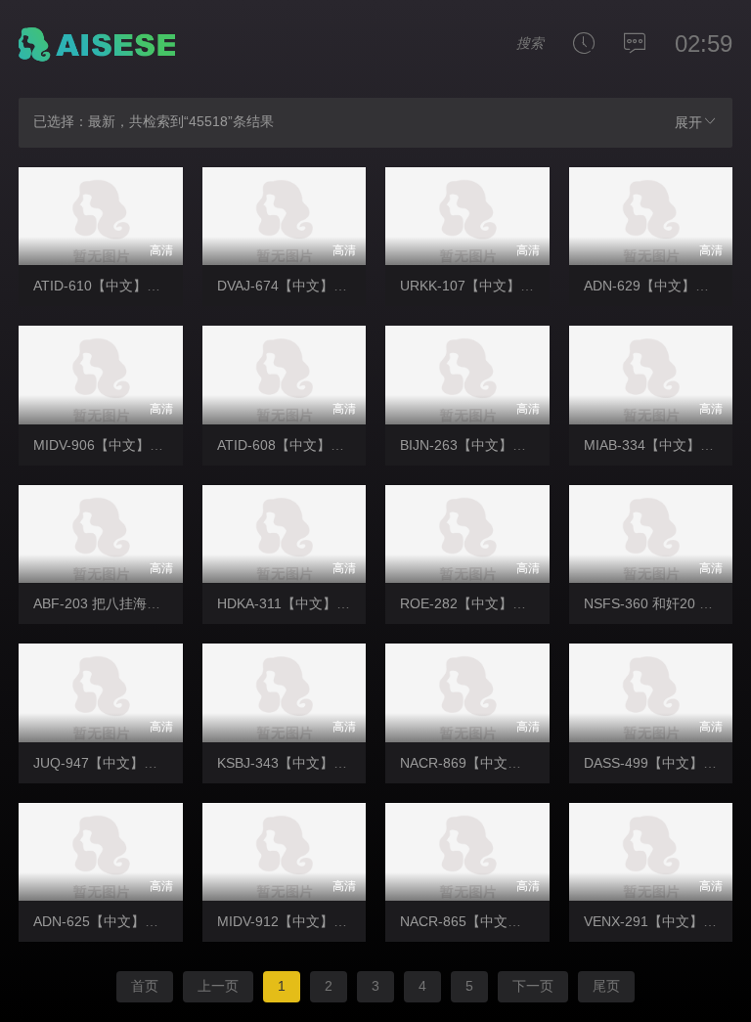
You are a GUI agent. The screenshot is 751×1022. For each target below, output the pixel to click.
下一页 (532, 986)
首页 (144, 986)
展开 (688, 122)
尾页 (606, 986)
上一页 (218, 986)
